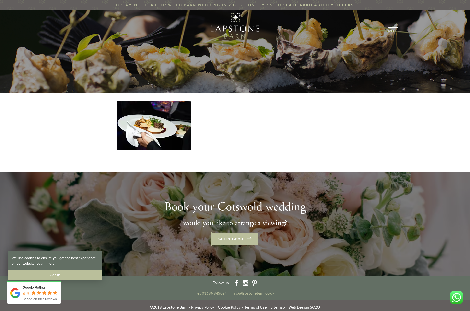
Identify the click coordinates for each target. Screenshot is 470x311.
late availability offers (320, 5)
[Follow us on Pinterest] (254, 283)
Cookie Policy (229, 307)
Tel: (211, 293)
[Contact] (230, 293)
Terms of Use (255, 307)
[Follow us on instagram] (245, 283)
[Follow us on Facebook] (236, 283)
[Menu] (393, 27)
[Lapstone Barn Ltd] (235, 26)
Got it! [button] (55, 275)
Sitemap (277, 307)
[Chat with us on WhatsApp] (456, 297)
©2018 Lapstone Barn (169, 307)
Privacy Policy (202, 307)
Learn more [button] (45, 263)
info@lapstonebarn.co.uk (253, 293)
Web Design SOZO (304, 307)
